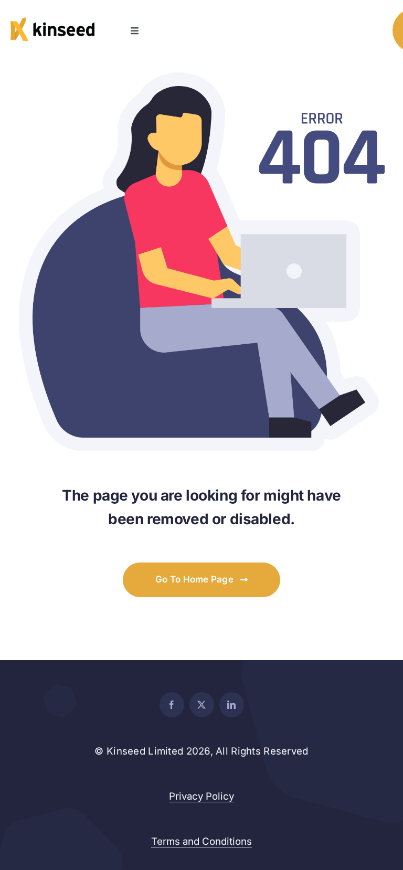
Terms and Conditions (201, 841)
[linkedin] (231, 704)
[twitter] (201, 704)
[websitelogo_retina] (52, 22)
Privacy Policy (201, 796)
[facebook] (172, 704)
